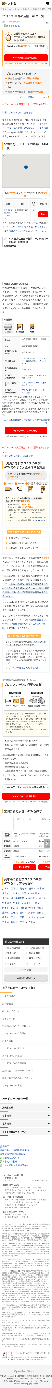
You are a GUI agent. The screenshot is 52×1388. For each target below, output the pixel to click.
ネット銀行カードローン (14, 1131)
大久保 (14, 893)
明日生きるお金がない (13, 1190)
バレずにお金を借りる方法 (15, 1187)
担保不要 (11, 953)
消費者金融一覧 (11, 1178)
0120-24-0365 (28, 358)
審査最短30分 (36, 958)
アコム (15, 1181)
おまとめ (11, 963)
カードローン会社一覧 (13, 1175)
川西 (4, 898)
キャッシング (8, 1018)
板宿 (39, 888)
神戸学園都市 (18, 898)
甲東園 (5, 903)
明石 (13, 888)
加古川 (34, 893)
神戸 (41, 898)
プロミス (26, 9)
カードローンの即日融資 (14, 1033)
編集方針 (49, 1376)
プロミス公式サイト (36, 775)
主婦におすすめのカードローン (17, 1070)
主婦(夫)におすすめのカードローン (18, 1214)
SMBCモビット (41, 1181)
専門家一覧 (31, 1376)
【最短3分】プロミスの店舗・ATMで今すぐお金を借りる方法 (25, 128)
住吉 (13, 907)
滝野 (4, 912)
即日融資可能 (13, 947)
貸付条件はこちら (24, 1230)
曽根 (30, 907)
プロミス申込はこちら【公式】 (24, 667)
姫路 (39, 917)
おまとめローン (9, 1040)
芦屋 (4, 888)
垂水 (22, 912)
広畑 (31, 917)
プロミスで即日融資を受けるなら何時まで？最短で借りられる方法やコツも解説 (25, 623)
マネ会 (3, 9)
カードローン (14, 9)
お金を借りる (8, 996)
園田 (39, 907)
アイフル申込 (24, 867)
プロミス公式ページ (10, 399)
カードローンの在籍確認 (14, 1063)
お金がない (31, 1193)
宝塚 (13, 912)
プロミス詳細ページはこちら (33, 97)
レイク (31, 1181)
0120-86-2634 (39, 520)
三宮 (35, 903)
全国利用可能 (13, 958)
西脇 (22, 917)
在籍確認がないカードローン (16, 1026)
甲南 (15, 903)
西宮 (13, 917)
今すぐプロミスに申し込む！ (26, 57)
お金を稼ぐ (21, 1193)
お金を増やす (29, 1190)
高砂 (30, 912)
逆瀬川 (25, 903)
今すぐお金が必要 (34, 1187)
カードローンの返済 (12, 1055)
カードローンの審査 (12, 1085)
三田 (22, 922)
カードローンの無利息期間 (15, 1199)
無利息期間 (34, 953)
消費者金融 (7, 1003)
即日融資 (21, 1205)
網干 (31, 888)
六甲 (30, 922)
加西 (24, 893)
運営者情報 (21, 1376)
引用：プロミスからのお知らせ (17, 112)
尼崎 (22, 888)
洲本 (4, 907)
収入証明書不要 (36, 947)
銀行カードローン (11, 1011)
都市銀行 (6, 1115)
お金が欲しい (10, 1193)
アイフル (8, 1181)
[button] (26, 168)
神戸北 (32, 898)
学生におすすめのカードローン (17, 1078)
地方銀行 (6, 1123)
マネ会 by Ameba (16, 1312)
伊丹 (4, 893)
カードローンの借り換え (14, 1048)
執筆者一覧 (40, 1376)
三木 (4, 922)
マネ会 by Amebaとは (8, 1376)
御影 (13, 922)
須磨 (22, 907)
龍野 (39, 912)
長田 (4, 917)
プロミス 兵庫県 (38, 9)
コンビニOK (35, 963)
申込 (43, 214)
